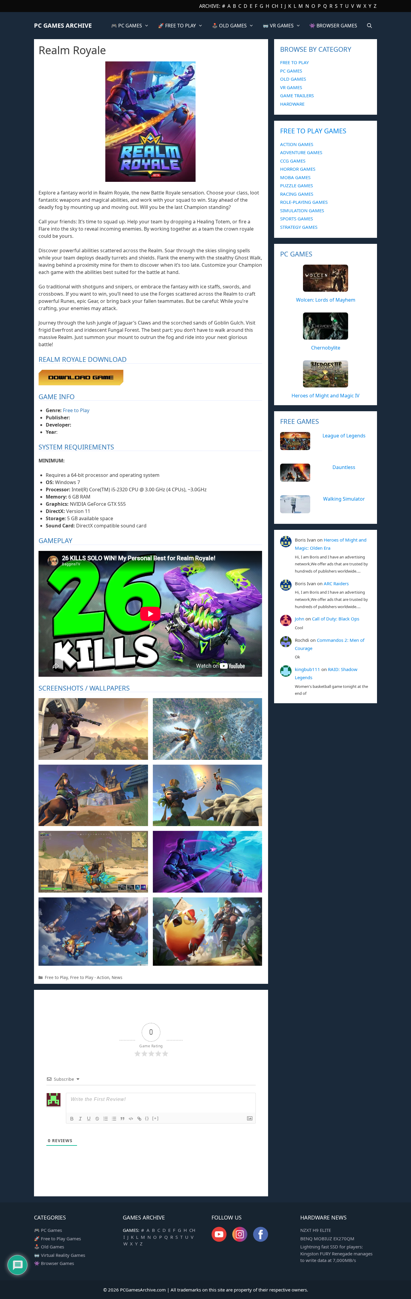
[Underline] (89, 1118)
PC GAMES (291, 71)
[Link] (139, 1118)
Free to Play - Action (89, 977)
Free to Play (76, 410)
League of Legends (344, 435)
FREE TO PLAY (294, 62)
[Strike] (97, 1118)
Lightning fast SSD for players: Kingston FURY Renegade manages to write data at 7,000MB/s (336, 1253)
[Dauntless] (295, 478)
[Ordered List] (105, 1118)
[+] (155, 1118)
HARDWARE (292, 104)
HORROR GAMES (297, 169)
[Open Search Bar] (369, 25)
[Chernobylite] (325, 336)
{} (147, 1118)
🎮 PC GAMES (126, 25)
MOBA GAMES (295, 177)
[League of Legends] (295, 447)
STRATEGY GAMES (298, 227)
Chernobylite (325, 347)
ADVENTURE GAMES (301, 152)
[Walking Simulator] (295, 510)
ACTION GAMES (296, 144)
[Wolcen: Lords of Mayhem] (325, 288)
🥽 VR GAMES (278, 25)
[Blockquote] (122, 1118)
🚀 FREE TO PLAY (177, 25)
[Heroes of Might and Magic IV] (325, 384)
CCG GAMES (292, 161)
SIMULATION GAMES (302, 210)
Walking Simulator (344, 499)
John (299, 619)
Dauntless (343, 467)
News (117, 977)
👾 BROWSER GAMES (333, 25)
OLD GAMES (293, 79)
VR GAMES (291, 87)
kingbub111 (307, 669)
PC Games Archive (63, 25)
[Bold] (72, 1118)
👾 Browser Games (54, 1263)
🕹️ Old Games (49, 1247)
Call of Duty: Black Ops (335, 619)
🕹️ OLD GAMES (229, 25)
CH (275, 6)
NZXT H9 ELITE (315, 1230)
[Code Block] (131, 1118)
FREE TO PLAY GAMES (313, 130)
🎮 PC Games (48, 1230)
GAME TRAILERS (297, 95)
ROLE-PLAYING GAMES (304, 202)
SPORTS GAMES (296, 219)
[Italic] (80, 1118)
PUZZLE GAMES (296, 185)
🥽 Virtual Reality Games (59, 1255)
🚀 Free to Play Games (57, 1238)
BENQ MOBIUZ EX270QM (327, 1238)
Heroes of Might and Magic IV (326, 395)
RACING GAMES (296, 194)
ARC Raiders (336, 583)
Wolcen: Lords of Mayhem (325, 300)
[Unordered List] (114, 1118)
